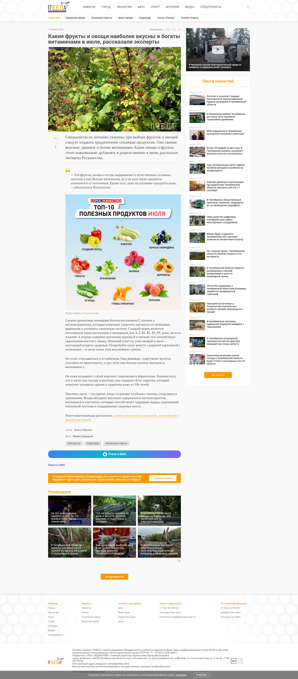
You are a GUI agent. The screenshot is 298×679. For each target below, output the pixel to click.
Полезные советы (101, 17)
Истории (172, 7)
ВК (174, 29)
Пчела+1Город (189, 17)
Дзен (121, 621)
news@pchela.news (170, 612)
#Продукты (74, 443)
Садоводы (145, 17)
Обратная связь (90, 621)
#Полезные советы (116, 443)
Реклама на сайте (230, 617)
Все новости (218, 375)
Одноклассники (127, 617)
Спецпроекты (211, 7)
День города (125, 17)
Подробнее (180, 675)
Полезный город (90, 617)
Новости (89, 7)
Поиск (84, 612)
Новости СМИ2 (56, 464)
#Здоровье (93, 443)
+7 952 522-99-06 (169, 608)
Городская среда (75, 17)
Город (106, 7)
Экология (124, 7)
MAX (168, 29)
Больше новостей (114, 576)
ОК (179, 29)
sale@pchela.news (230, 612)
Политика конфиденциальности (178, 617)
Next (247, 49)
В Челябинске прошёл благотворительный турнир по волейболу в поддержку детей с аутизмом (215, 66)
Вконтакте (124, 612)
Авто (141, 7)
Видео (190, 7)
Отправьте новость (163, 478)
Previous (188, 49)
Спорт (155, 7)
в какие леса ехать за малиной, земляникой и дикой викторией (122, 417)
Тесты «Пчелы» (166, 17)
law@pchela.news (161, 666)
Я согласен (201, 675)
